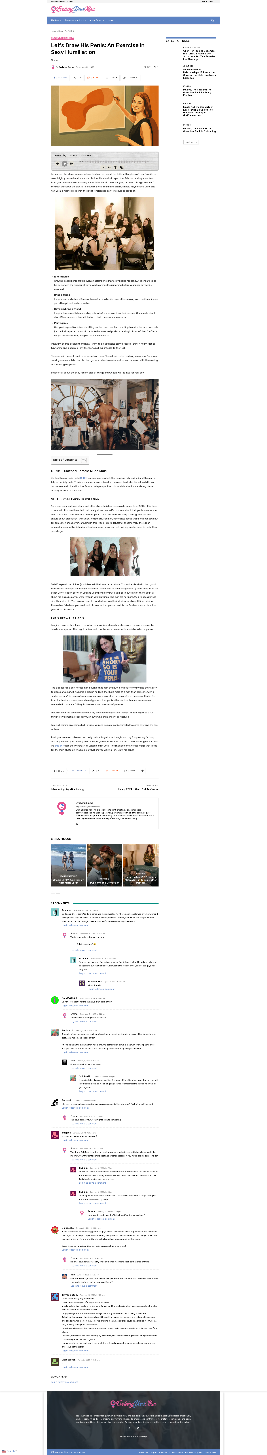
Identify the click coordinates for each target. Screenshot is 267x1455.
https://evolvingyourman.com (88, 807)
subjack (66, 1132)
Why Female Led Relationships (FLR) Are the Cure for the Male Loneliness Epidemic (199, 73)
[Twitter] (129, 1428)
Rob (72, 1274)
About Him (140, 873)
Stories (187, 86)
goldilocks (68, 1228)
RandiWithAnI (69, 998)
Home (53, 31)
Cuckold (187, 103)
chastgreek (68, 1359)
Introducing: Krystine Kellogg (68, 789)
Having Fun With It (66, 31)
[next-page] (58, 892)
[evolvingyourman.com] (73, 9)
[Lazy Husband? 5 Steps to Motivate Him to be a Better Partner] (141, 865)
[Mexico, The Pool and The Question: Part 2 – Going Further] (173, 91)
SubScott (67, 1030)
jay (72, 1060)
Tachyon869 (95, 981)
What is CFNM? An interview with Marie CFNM (68, 881)
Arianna (66, 910)
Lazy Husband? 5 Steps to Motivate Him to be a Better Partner (141, 880)
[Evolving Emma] (53, 67)
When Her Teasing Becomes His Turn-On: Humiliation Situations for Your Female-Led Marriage (199, 55)
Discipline (104, 879)
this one (59, 745)
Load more (190, 142)
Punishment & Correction (104, 882)
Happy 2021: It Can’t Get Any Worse (138, 789)
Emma (74, 933)
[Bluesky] (138, 1428)
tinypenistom (70, 1295)
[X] (77, 823)
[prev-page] (53, 892)
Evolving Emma (66, 67)
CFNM (83, 478)
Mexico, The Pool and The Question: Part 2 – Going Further (197, 92)
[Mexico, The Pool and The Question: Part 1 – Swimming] (173, 128)
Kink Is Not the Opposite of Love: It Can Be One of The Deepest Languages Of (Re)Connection (198, 111)
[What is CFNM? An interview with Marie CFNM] (68, 865)
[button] (212, 20)
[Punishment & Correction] (105, 865)
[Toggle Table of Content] (82, 460)
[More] (142, 771)
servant (66, 1100)
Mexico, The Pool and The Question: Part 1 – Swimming (199, 130)
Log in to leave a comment (75, 925)
